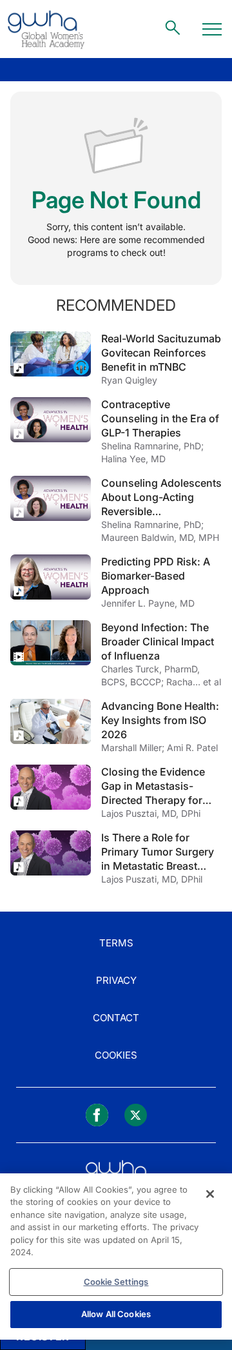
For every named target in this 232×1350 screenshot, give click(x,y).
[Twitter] (135, 1115)
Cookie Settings (116, 1282)
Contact (116, 1018)
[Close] (210, 1194)
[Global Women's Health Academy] (45, 29)
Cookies (116, 1055)
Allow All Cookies (116, 1314)
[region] (116, 1256)
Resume (50, 354)
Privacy (116, 980)
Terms (116, 943)
